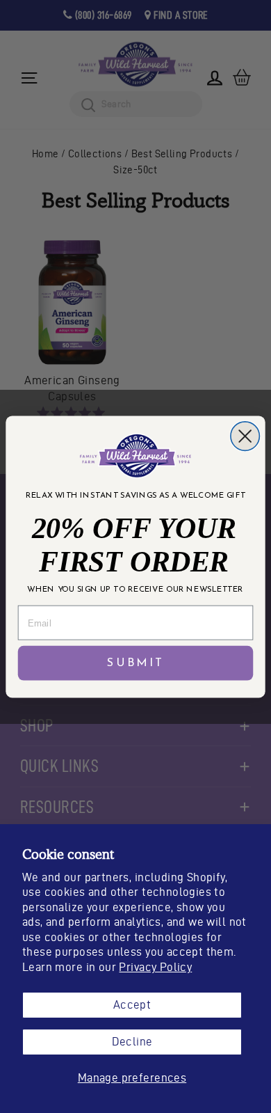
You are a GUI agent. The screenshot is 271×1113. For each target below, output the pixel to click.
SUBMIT (135, 663)
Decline (132, 1041)
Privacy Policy (155, 967)
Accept (132, 1004)
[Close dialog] (245, 435)
